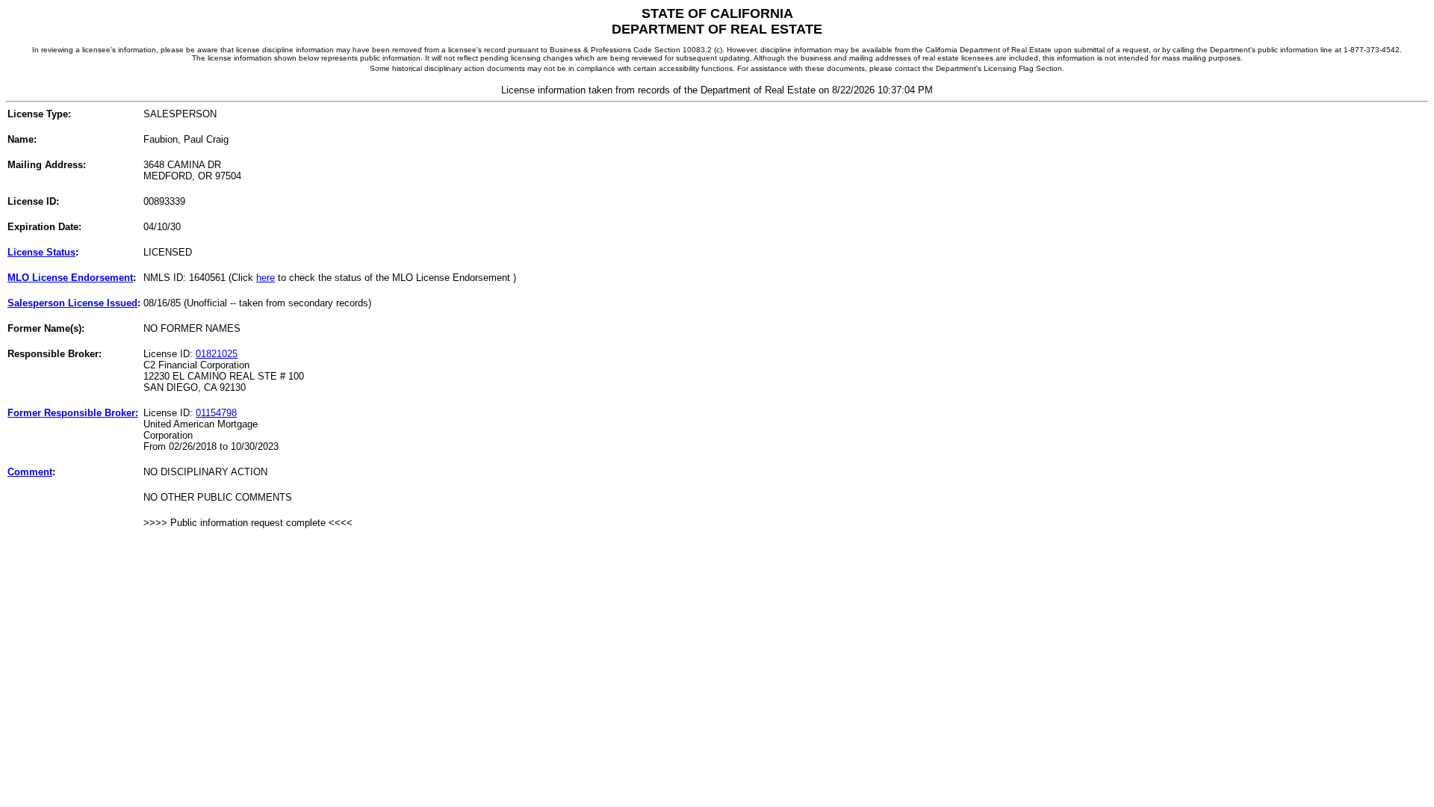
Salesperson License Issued (72, 303)
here (265, 277)
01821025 (217, 353)
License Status (41, 252)
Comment (29, 471)
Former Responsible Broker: (72, 412)
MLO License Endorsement (70, 277)
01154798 (216, 412)
